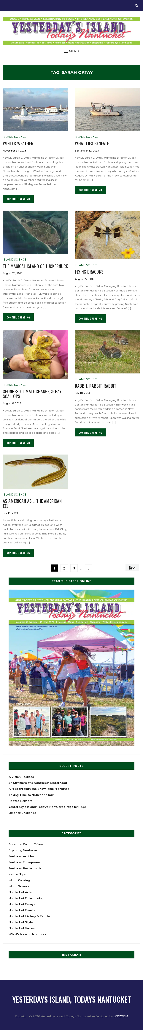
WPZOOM (121, 1016)
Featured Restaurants (25, 868)
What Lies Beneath (92, 143)
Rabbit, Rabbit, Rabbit (95, 385)
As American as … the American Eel (32, 503)
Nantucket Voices (22, 928)
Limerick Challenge (22, 813)
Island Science (14, 136)
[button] (71, 51)
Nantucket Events (22, 910)
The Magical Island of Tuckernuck (35, 266)
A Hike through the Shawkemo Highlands (39, 789)
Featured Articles (21, 856)
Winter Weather (18, 143)
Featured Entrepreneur (26, 862)
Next (132, 568)
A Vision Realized (21, 777)
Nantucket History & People (29, 916)
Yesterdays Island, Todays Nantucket (71, 999)
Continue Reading (18, 199)
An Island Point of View (26, 844)
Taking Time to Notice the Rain (32, 795)
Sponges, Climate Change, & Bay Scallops (32, 393)
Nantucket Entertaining (26, 898)
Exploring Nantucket (24, 850)
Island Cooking (19, 880)
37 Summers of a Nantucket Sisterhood (38, 783)
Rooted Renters (20, 801)
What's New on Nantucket (28, 934)
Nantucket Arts (20, 892)
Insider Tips (17, 874)
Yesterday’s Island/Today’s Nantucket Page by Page (47, 807)
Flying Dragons (89, 271)
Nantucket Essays (22, 904)
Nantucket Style (21, 922)
